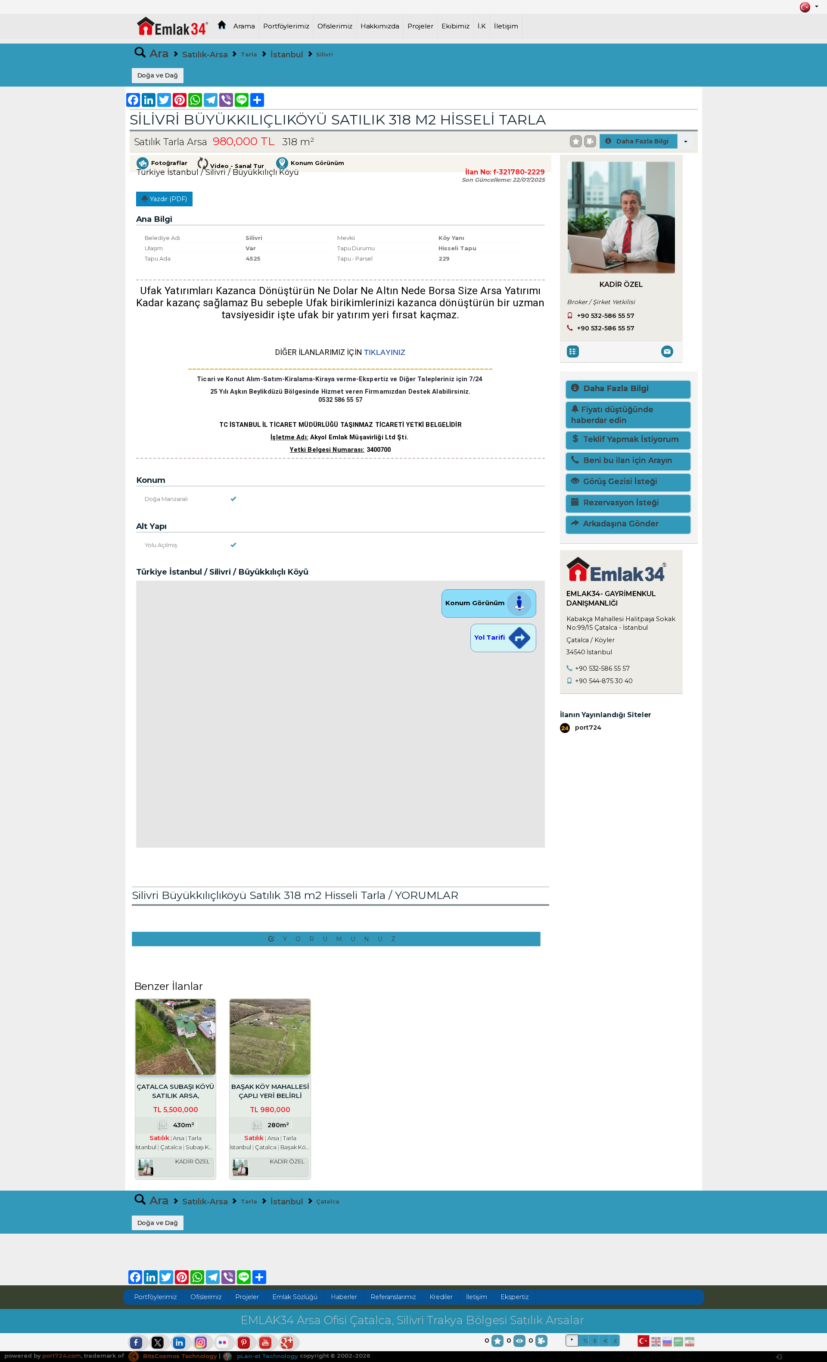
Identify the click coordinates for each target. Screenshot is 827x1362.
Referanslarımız (393, 1297)
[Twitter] (160, 1342)
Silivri (324, 54)
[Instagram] (203, 1342)
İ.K (482, 26)
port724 (587, 727)
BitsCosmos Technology (179, 1356)
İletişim (506, 26)
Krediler (441, 1297)
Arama (244, 26)
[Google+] (289, 1342)
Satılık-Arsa (204, 54)
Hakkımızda (380, 26)
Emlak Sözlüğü (294, 1297)
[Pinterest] (246, 1342)
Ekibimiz (455, 26)
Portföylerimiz (286, 26)
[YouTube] (267, 1342)
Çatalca (327, 1201)
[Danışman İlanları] (574, 351)
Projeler (420, 26)
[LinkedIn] (181, 1342)
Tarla (249, 54)
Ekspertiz (515, 1297)
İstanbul (286, 54)
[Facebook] (138, 1342)
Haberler (344, 1297)
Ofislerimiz (334, 26)
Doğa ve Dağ (157, 75)
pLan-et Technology (266, 1356)
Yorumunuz (343, 939)
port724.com (61, 1356)
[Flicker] (224, 1342)
